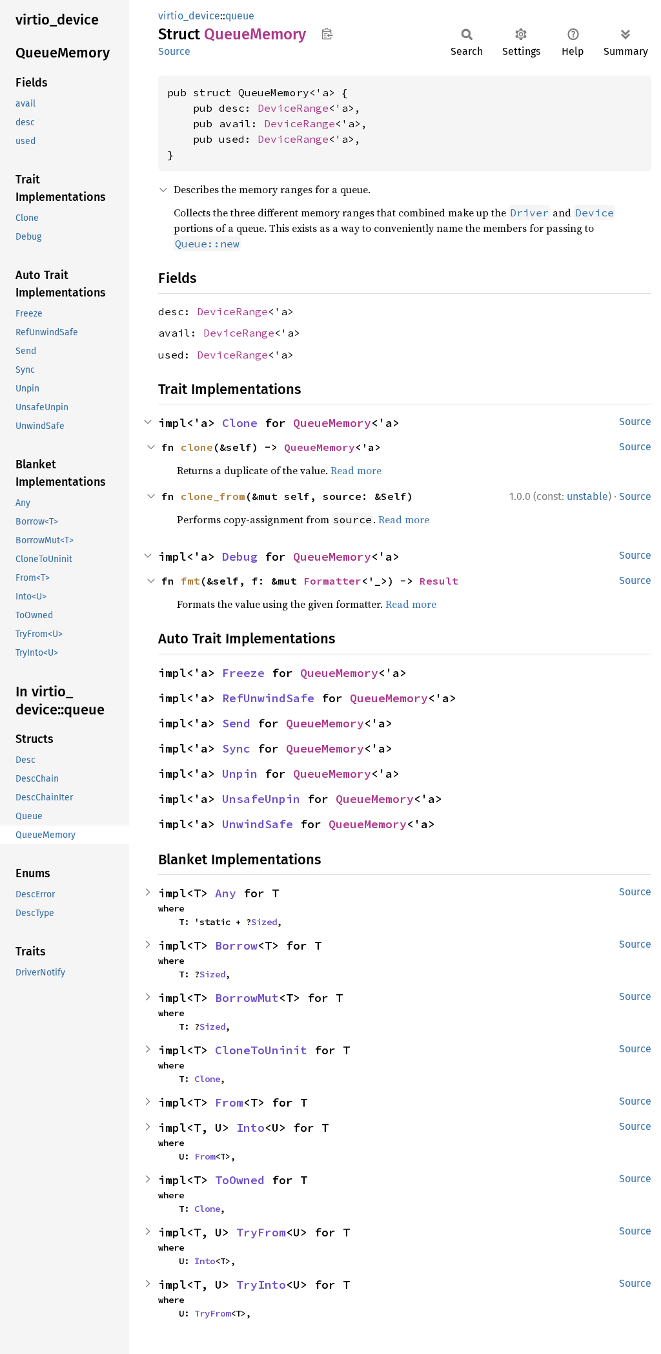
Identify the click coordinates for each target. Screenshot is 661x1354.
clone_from (213, 496)
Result (439, 580)
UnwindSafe (257, 824)
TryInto (261, 1284)
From (229, 1102)
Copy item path (327, 34)
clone (197, 447)
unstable (587, 496)
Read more (355, 470)
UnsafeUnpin (261, 798)
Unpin (240, 773)
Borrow (236, 945)
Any (225, 893)
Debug (240, 556)
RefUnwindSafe (268, 698)
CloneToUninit (261, 1050)
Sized (264, 922)
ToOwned (240, 1179)
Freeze (243, 672)
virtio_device (189, 16)
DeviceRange (293, 107)
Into (250, 1127)
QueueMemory (332, 422)
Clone (240, 422)
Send (236, 723)
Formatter (332, 580)
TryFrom (261, 1232)
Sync (236, 748)
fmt (190, 580)
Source (174, 51)
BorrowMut (247, 997)
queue (239, 16)
